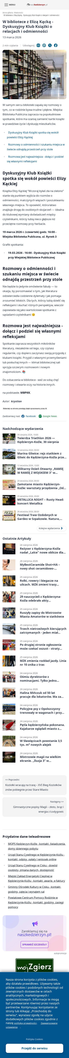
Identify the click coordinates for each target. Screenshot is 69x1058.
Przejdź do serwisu (35, 1048)
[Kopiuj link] (38, 45)
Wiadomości (18, 13)
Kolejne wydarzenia (49, 528)
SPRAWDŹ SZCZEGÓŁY (34, 944)
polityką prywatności (25, 1023)
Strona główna (8, 13)
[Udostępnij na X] (50, 45)
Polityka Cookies (34, 1039)
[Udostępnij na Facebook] (56, 45)
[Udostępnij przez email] (44, 45)
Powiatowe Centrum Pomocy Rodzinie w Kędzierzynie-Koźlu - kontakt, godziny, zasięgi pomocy (36, 902)
